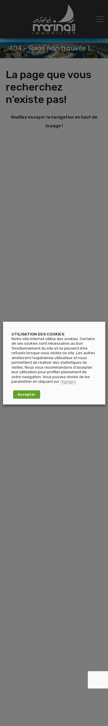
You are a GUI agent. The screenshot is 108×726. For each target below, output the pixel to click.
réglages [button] (68, 382)
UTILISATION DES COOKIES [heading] (38, 334)
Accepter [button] (26, 394)
